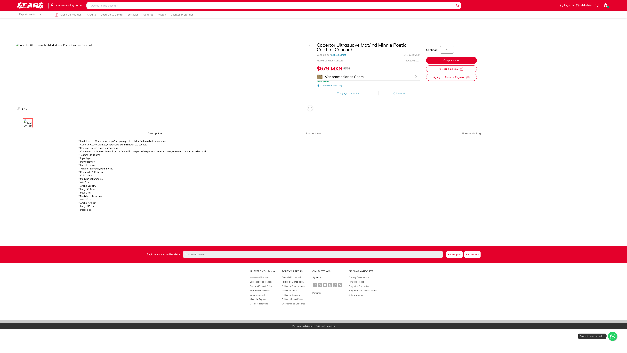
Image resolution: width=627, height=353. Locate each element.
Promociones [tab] (313, 133)
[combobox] (273, 5)
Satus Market (338, 54)
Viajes (162, 14)
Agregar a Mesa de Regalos (448, 77)
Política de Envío (289, 290)
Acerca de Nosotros (259, 277)
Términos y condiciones (302, 326)
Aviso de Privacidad (291, 277)
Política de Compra (291, 295)
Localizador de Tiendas (261, 281)
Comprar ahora (451, 60)
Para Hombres (472, 254)
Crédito (91, 14)
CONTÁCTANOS (321, 271)
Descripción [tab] (155, 133)
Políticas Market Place (292, 299)
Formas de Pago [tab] (472, 133)
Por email (316, 293)
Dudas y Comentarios (358, 277)
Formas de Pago (356, 281)
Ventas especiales (258, 295)
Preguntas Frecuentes (358, 286)
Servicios (133, 14)
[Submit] (457, 5)
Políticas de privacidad (325, 326)
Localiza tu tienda (112, 14)
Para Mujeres (454, 254)
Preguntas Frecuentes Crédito (362, 290)
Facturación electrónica (261, 286)
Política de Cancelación (293, 281)
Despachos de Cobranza (293, 303)
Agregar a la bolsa (448, 68)
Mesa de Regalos (70, 14)
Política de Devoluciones (293, 286)
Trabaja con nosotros (260, 290)
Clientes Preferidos (182, 14)
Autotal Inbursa (355, 295)
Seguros (148, 14)
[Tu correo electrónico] (314, 254)
